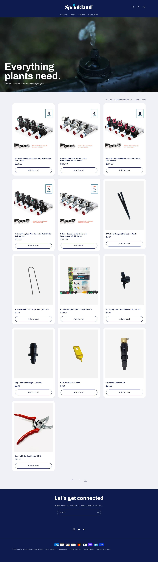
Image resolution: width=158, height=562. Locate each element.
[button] (133, 6)
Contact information (104, 549)
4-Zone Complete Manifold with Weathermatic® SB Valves (73, 159)
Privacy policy (62, 549)
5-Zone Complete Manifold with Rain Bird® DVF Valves (33, 235)
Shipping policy (89, 549)
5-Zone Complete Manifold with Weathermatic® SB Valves (73, 235)
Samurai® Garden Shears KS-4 (28, 456)
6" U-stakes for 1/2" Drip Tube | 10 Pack (32, 309)
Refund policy (50, 549)
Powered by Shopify (36, 549)
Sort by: (109, 99)
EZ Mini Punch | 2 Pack (70, 383)
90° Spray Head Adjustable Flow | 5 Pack (123, 309)
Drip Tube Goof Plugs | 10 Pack (28, 383)
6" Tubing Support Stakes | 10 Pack (121, 234)
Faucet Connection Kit (115, 383)
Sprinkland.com (23, 549)
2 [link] (85, 480)
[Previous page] (72, 479)
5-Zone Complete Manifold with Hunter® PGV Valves (123, 159)
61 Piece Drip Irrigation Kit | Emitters (76, 309)
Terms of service (76, 549)
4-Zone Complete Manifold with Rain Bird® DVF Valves (33, 159)
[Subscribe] (98, 512)
